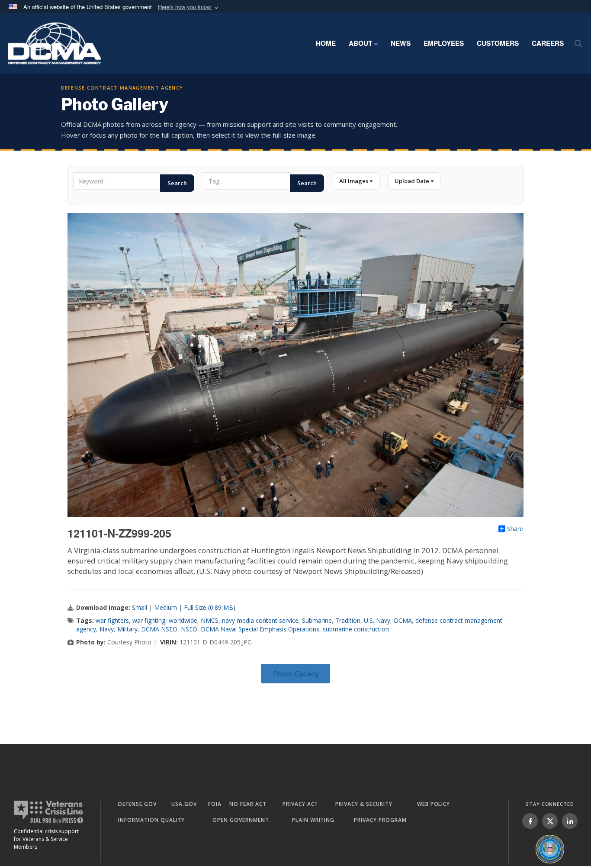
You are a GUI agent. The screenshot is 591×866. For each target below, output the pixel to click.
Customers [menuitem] (498, 43)
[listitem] (530, 821)
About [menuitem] (360, 43)
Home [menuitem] (326, 43)
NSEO (189, 629)
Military (127, 629)
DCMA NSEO (159, 629)
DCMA (403, 620)
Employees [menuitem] (444, 43)
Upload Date (412, 181)
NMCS (209, 620)
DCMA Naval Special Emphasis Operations (260, 629)
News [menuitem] (401, 43)
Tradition (347, 620)
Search (177, 183)
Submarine (317, 620)
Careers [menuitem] (548, 43)
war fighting (148, 620)
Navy (107, 629)
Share (515, 528)
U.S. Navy (377, 620)
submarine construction (356, 629)
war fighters (112, 620)
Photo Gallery (295, 674)
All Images (354, 181)
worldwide (183, 620)
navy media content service (260, 620)
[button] (189, 7)
